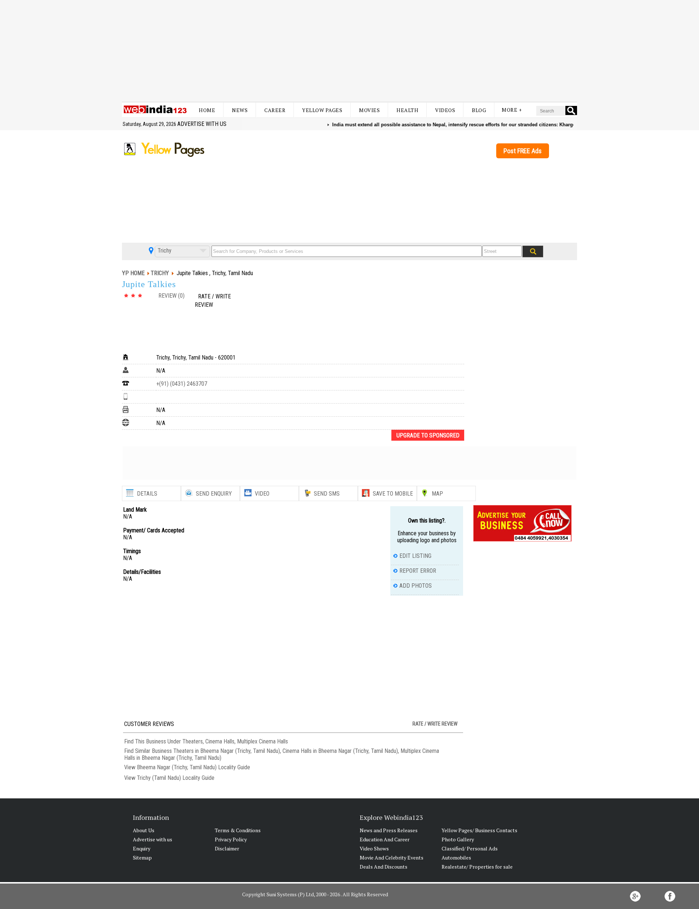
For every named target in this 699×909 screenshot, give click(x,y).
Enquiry (141, 848)
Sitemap (142, 857)
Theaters (192, 741)
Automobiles (456, 857)
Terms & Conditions (238, 830)
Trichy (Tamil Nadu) (159, 777)
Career (274, 110)
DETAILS (147, 493)
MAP (437, 493)
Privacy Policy (231, 839)
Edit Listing (415, 555)
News (240, 110)
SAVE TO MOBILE (393, 493)
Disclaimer (227, 848)
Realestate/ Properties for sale (477, 866)
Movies (369, 110)
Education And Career (385, 839)
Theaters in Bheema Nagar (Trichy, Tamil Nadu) (226, 750)
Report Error (417, 570)
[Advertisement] (349, 51)
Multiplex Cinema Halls (262, 741)
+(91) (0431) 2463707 (181, 383)
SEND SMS (327, 493)
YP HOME (133, 273)
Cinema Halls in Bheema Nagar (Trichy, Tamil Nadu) (340, 750)
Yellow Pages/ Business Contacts (479, 830)
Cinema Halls (219, 741)
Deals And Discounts (383, 866)
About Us (143, 830)
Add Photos (415, 585)
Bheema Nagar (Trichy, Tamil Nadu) (177, 767)
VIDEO (262, 493)
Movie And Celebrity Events (391, 857)
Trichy (163, 250)
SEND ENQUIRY (214, 493)
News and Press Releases (389, 830)
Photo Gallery (458, 839)
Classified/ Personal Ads (470, 848)
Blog (479, 110)
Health (407, 110)
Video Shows (374, 848)
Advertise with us (201, 123)
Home (207, 110)
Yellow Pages (322, 110)
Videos (445, 110)
